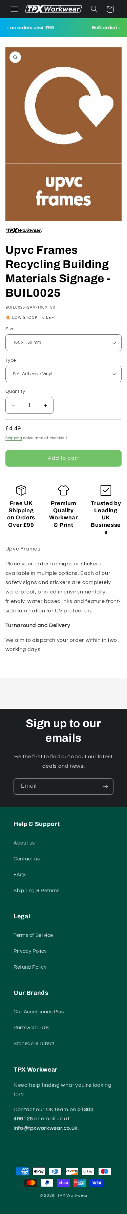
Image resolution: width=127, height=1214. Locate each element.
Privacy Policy (30, 951)
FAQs (20, 874)
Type (10, 360)
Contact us (27, 858)
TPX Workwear (72, 1195)
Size (10, 329)
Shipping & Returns (36, 890)
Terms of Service (33, 935)
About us (24, 843)
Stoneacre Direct (34, 1043)
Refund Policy (30, 967)
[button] (14, 9)
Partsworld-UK (31, 1027)
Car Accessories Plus (39, 1011)
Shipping (13, 438)
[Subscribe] (105, 786)
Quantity (15, 391)
